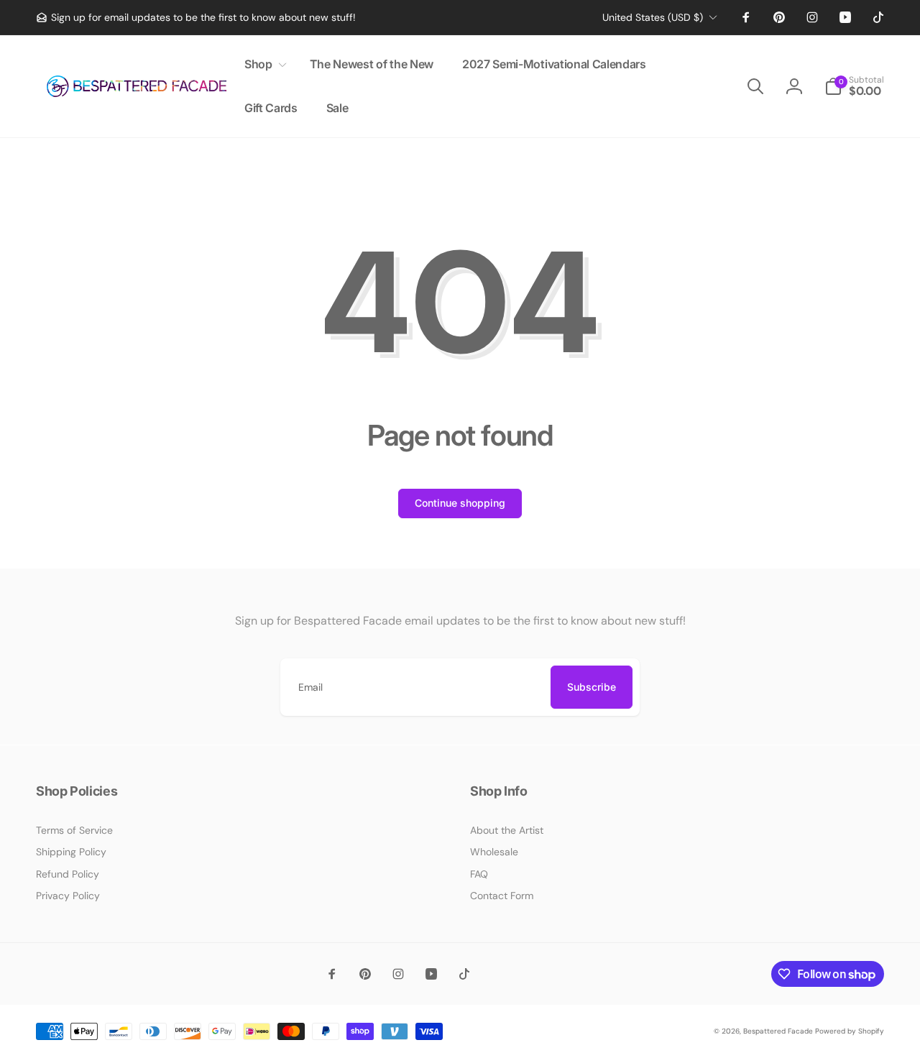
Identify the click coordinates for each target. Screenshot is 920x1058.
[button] (263, 64)
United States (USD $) (652, 17)
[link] (196, 17)
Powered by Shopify (849, 1031)
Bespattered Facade (778, 1031)
